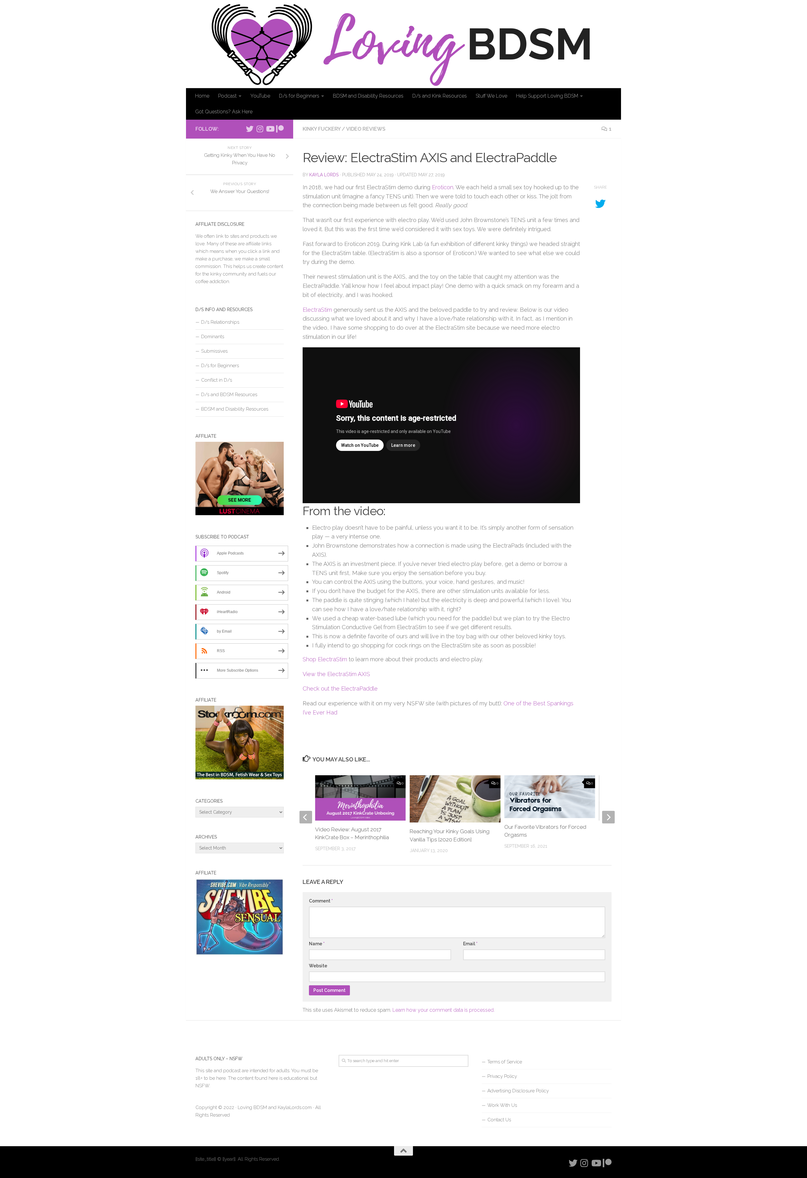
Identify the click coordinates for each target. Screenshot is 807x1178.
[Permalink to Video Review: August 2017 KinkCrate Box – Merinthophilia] (360, 798)
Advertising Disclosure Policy (518, 1091)
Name (317, 943)
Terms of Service (504, 1062)
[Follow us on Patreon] (280, 129)
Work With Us (502, 1105)
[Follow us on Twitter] (249, 129)
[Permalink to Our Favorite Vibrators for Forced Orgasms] (549, 796)
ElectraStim (317, 309)
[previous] (305, 817)
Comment (321, 900)
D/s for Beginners (299, 96)
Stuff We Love (491, 96)
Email (470, 943)
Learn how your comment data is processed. (443, 1010)
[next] (608, 817)
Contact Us (499, 1120)
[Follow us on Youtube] (270, 129)
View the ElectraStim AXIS (336, 674)
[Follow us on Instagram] (260, 129)
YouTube (260, 96)
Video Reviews (366, 129)
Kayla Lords (324, 174)
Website (318, 965)
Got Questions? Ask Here (224, 112)
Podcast (227, 96)
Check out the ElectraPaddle (340, 688)
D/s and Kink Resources (439, 96)
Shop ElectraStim (325, 659)
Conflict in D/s (216, 380)
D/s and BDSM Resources (229, 394)
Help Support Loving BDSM (547, 96)
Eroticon (442, 187)
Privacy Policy (502, 1076)
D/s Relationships (220, 322)
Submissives (214, 351)
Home (202, 96)
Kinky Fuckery (321, 129)
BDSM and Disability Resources (368, 96)
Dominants (212, 336)
